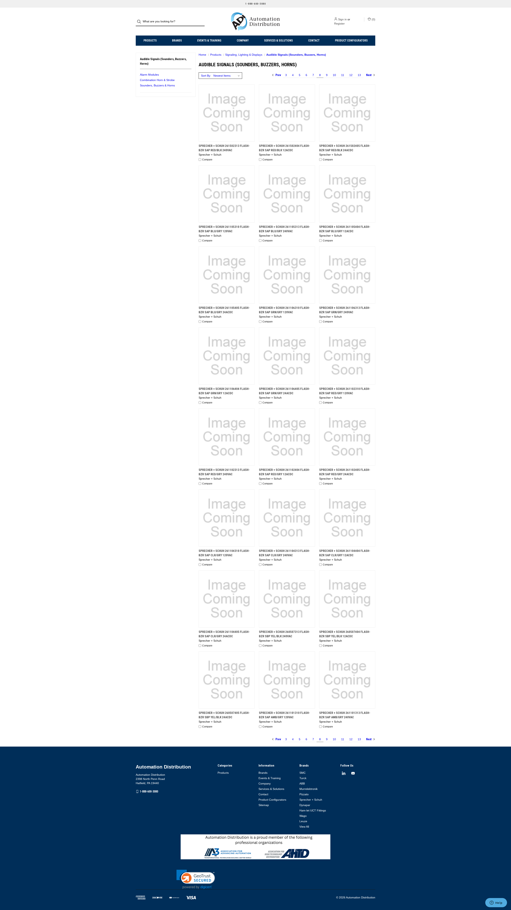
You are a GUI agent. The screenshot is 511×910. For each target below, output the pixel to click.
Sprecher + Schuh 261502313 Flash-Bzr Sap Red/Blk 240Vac (224, 148)
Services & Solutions (278, 40)
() (373, 19)
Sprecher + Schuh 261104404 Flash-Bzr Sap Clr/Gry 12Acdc (344, 553)
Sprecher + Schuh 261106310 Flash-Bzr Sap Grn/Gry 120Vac (284, 310)
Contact (314, 40)
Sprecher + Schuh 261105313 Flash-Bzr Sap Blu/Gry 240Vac (284, 229)
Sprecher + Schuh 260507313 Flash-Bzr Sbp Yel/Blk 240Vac (284, 634)
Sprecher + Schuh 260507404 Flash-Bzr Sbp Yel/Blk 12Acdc (344, 634)
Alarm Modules (149, 74)
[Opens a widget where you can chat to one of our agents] (496, 903)
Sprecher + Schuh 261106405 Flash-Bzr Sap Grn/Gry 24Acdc (284, 391)
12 (351, 75)
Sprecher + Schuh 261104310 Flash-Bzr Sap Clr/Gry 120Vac (224, 553)
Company (243, 40)
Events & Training (209, 40)
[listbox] (227, 76)
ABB (302, 783)
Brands (177, 40)
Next (369, 75)
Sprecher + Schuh (310, 799)
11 (342, 75)
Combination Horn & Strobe (157, 80)
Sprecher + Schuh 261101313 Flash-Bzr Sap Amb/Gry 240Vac (344, 715)
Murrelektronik (308, 788)
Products (150, 40)
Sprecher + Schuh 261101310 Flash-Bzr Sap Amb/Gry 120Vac (284, 715)
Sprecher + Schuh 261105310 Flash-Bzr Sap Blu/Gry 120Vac (224, 229)
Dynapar (304, 805)
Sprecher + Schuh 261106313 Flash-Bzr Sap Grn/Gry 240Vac (344, 310)
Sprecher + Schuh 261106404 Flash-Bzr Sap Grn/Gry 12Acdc (224, 391)
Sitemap (263, 805)
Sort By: (206, 75)
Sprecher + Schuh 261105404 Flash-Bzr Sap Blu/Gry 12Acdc (344, 229)
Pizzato (304, 794)
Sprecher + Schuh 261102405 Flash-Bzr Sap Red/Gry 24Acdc (344, 472)
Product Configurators (351, 40)
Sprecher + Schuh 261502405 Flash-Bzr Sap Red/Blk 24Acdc (344, 148)
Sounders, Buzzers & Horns (157, 85)
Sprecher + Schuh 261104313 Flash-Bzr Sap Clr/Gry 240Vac (284, 553)
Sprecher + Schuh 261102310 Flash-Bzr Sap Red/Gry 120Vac (344, 391)
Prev (278, 75)
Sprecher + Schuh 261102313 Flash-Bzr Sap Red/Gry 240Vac (224, 472)
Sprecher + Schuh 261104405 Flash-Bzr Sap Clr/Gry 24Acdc (224, 634)
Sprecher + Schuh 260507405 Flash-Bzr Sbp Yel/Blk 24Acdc (224, 715)
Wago (303, 815)
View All (304, 826)
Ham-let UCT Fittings (312, 810)
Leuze (303, 821)
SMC (302, 772)
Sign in (342, 19)
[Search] (140, 21)
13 (359, 75)
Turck (302, 778)
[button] (196, 879)
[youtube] (353, 773)
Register (339, 23)
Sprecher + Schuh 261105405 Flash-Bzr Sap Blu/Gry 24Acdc (224, 310)
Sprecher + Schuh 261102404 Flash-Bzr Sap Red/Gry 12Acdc (284, 472)
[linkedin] (343, 773)
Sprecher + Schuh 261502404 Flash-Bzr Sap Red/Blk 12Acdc (284, 148)
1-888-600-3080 (149, 791)
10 (334, 75)
